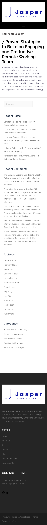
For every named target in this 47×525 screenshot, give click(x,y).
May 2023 (8, 296)
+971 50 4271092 (16, 483)
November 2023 (11, 278)
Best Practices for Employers (17, 329)
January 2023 (10, 314)
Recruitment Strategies (14, 347)
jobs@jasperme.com (17, 480)
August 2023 (9, 287)
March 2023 (9, 305)
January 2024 (10, 269)
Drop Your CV (8, 463)
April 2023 (8, 300)
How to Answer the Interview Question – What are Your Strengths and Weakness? (22, 213)
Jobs (4, 445)
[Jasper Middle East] (23, 12)
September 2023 (11, 283)
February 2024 (10, 265)
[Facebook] (3, 493)
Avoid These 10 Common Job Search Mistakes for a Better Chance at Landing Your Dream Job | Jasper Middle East (21, 235)
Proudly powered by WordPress (16, 517)
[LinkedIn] (7, 494)
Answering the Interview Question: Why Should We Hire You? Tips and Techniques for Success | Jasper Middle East (22, 192)
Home (4, 436)
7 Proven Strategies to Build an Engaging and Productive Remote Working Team (23, 51)
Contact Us (7, 449)
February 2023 (10, 309)
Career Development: (13, 334)
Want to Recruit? (9, 458)
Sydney (5, 521)
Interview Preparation (13, 338)
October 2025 (10, 260)
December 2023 (11, 274)
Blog (4, 454)
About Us (6, 441)
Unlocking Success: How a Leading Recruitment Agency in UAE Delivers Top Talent (22, 140)
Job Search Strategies (13, 343)
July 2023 (8, 291)
